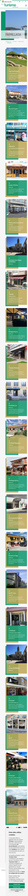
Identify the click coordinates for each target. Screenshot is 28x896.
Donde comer (21, 41)
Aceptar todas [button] (17, 884)
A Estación (12, 775)
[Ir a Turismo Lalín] (14, 5)
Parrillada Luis (13, 405)
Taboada (11, 294)
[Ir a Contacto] (19, 1)
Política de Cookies (18, 880)
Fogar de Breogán (14, 71)
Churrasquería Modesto (15, 518)
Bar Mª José (12, 593)
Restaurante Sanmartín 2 (16, 222)
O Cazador (11, 700)
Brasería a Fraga (13, 555)
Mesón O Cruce (13, 813)
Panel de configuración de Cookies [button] (17, 890)
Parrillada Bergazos (14, 443)
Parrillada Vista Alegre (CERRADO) (15, 261)
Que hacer (15, 41)
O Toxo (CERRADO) (14, 668)
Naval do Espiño (13, 109)
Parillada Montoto (14, 368)
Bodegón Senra (13, 331)
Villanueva (12, 146)
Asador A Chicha (13, 185)
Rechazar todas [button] (16, 887)
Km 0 (10, 738)
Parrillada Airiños (13, 480)
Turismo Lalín (8, 41)
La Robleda (12, 630)
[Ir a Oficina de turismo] (25, 1)
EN (17, 1)
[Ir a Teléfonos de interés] (22, 1)
